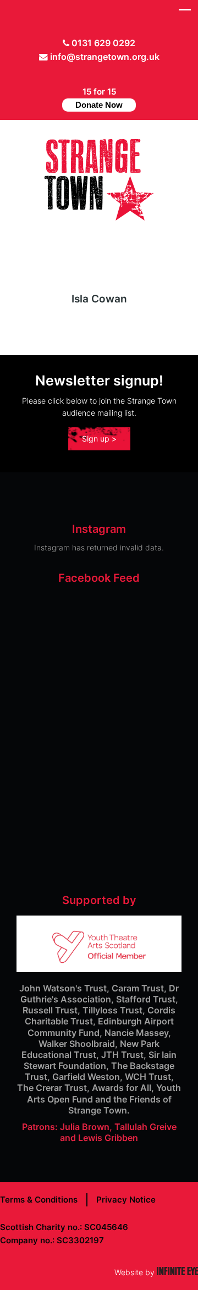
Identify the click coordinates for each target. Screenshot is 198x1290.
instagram (111, 74)
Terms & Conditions (39, 1199)
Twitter (76, 74)
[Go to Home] (99, 217)
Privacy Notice (126, 1199)
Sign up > (99, 438)
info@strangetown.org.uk (105, 57)
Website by (156, 1272)
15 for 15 (99, 97)
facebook (93, 74)
